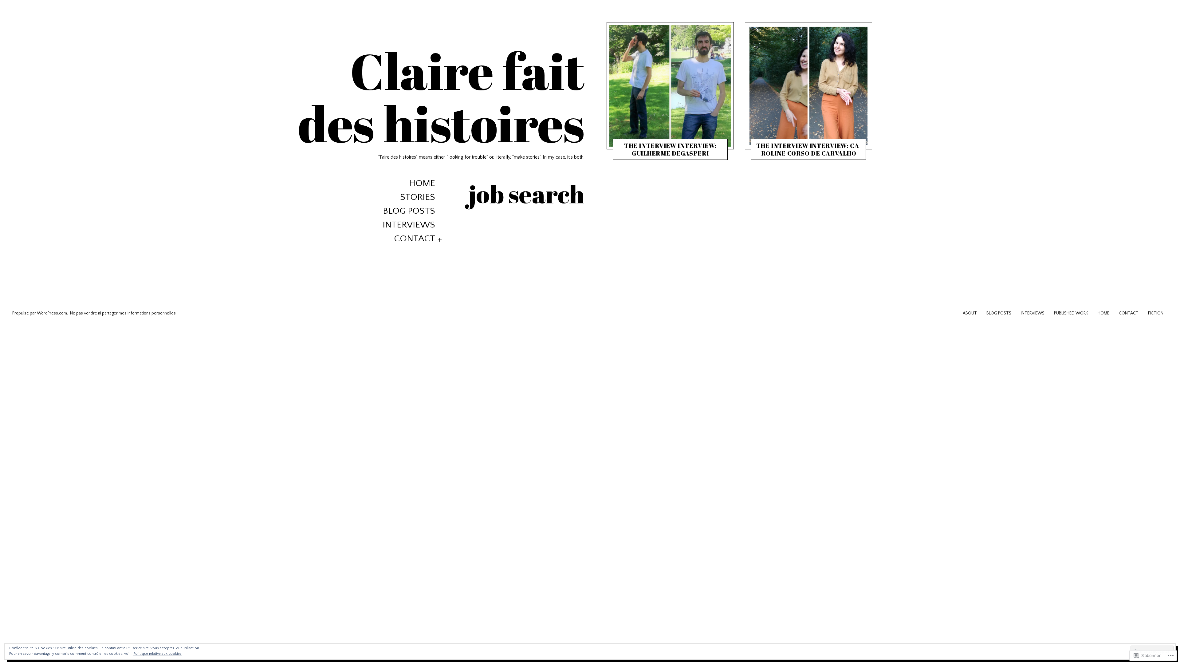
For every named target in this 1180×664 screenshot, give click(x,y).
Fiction (1155, 313)
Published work (1071, 313)
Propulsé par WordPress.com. (40, 313)
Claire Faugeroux (673, 154)
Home (422, 183)
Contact (414, 239)
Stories (417, 197)
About (970, 313)
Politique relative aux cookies (157, 654)
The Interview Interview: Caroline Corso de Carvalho (808, 149)
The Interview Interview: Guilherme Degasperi (670, 149)
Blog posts (409, 211)
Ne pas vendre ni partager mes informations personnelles (123, 313)
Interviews (409, 225)
